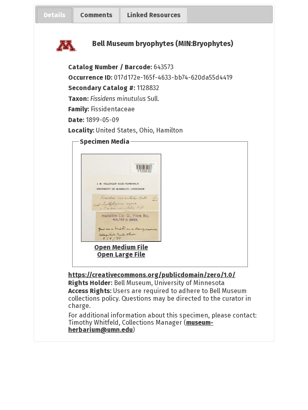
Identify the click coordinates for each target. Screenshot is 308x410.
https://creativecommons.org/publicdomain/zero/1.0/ (151, 275)
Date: (76, 120)
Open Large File (121, 254)
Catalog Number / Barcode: (111, 67)
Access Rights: (89, 291)
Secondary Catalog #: (101, 88)
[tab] (54, 15)
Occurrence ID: (91, 77)
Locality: (81, 130)
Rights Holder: (90, 283)
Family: (78, 109)
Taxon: (78, 98)
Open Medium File (121, 247)
